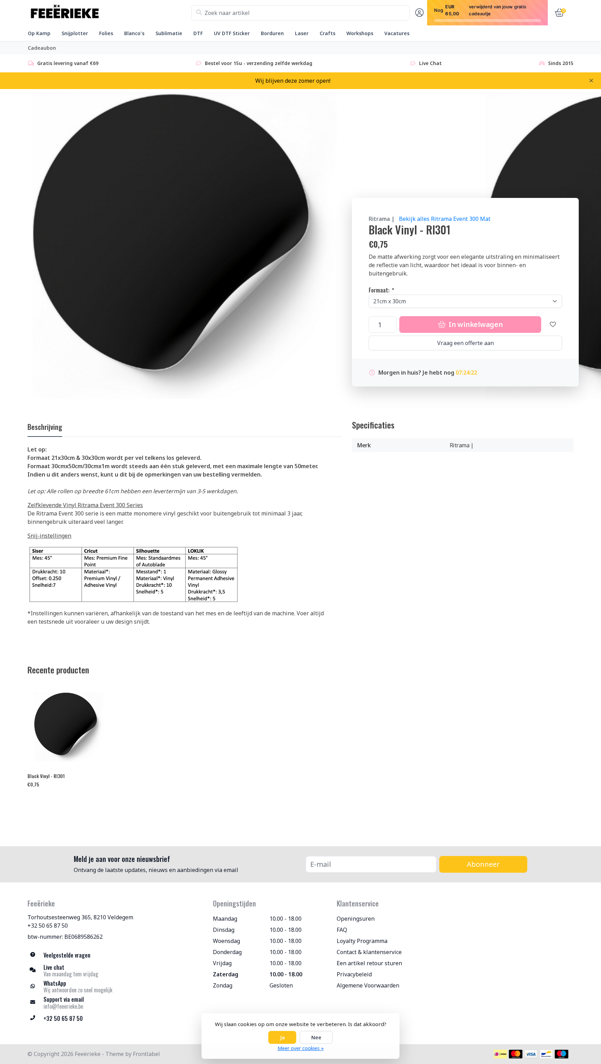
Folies (106, 33)
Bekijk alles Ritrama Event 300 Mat (444, 219)
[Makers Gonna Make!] (109, 13)
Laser (301, 33)
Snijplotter (75, 33)
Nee (316, 1037)
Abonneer (483, 864)
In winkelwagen (475, 324)
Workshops (359, 33)
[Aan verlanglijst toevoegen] (553, 324)
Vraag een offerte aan (465, 343)
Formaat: (381, 290)
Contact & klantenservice (369, 952)
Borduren (272, 33)
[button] (418, 12)
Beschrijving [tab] (44, 427)
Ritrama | (382, 219)
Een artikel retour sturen (369, 963)
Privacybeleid (354, 974)
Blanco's (134, 33)
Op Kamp (39, 33)
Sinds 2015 (561, 63)
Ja (282, 1037)
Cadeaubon (42, 48)
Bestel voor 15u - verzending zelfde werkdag (258, 63)
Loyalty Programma (362, 941)
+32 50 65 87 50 (47, 925)
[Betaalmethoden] (500, 1054)
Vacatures (396, 33)
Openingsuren (356, 918)
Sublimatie (168, 33)
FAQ (342, 930)
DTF (198, 33)
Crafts (327, 33)
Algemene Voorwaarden (368, 985)
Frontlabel (146, 1054)
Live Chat (430, 63)
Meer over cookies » (301, 1048)
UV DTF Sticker (232, 33)
